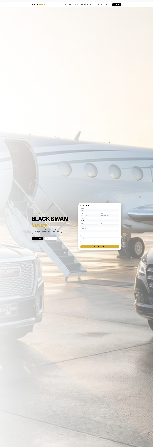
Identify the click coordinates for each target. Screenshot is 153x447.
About (70, 4)
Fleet (91, 4)
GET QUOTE (117, 4)
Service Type (84, 218)
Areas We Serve (84, 4)
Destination (84, 238)
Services (76, 4)
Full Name (83, 208)
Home (65, 4)
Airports (97, 4)
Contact (107, 4)
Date (82, 223)
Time (102, 223)
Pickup (82, 233)
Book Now (38, 238)
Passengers (83, 228)
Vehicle (102, 228)
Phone (82, 213)
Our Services (51, 238)
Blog (102, 4)
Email (102, 213)
